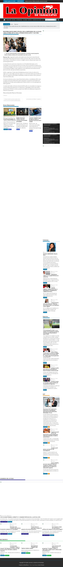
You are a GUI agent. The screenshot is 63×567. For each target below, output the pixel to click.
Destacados (6, 129)
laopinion (13, 36)
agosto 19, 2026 (34, 523)
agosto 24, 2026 (13, 523)
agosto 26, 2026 (55, 459)
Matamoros (7, 555)
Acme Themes (41, 565)
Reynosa (5, 95)
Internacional (19, 19)
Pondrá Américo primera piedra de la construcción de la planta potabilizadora (12, 100)
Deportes (30, 19)
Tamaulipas (8, 19)
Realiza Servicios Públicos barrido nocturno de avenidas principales (39, 1)
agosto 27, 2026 (55, 284)
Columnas (25, 19)
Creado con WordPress (24, 565)
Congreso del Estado (37, 19)
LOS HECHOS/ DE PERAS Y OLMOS (33, 99)
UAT (43, 19)
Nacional (14, 19)
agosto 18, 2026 (55, 523)
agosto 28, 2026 (7, 117)
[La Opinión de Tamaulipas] (31, 17)
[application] (51, 128)
